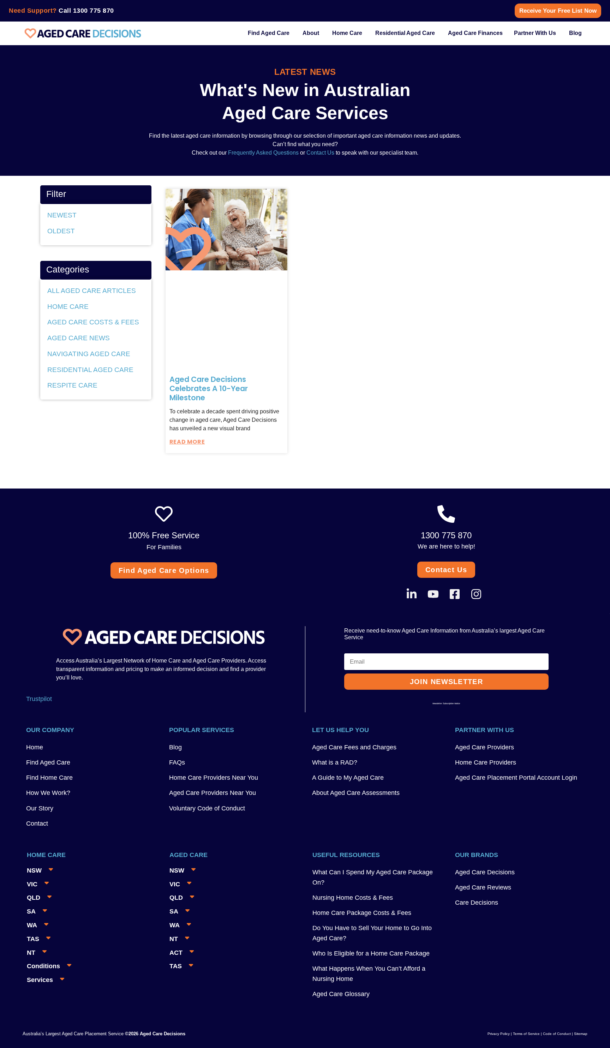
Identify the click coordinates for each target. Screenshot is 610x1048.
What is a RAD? (334, 762)
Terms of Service (526, 1034)
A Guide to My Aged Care (348, 777)
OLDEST (61, 231)
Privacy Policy (499, 1034)
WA (32, 925)
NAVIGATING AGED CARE (88, 354)
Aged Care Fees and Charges (354, 747)
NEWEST (62, 215)
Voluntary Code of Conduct (207, 808)
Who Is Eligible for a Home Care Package (371, 953)
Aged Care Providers (484, 747)
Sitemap (580, 1034)
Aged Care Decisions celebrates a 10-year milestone (208, 388)
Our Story (39, 808)
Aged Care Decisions (485, 872)
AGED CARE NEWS (78, 338)
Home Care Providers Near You (213, 777)
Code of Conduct (556, 1034)
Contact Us (320, 153)
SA (31, 911)
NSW (34, 870)
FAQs (177, 762)
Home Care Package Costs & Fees (361, 912)
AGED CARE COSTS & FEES (93, 322)
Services (40, 979)
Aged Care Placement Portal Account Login (516, 777)
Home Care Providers (485, 762)
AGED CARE (188, 854)
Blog (175, 747)
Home (34, 747)
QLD (33, 897)
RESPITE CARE (72, 385)
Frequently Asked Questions (263, 153)
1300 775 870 (93, 10)
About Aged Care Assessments (356, 792)
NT (31, 952)
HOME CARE (68, 306)
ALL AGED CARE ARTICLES (91, 290)
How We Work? (48, 792)
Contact (37, 823)
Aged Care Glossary (341, 994)
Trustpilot (39, 698)
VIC (32, 884)
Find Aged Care (48, 762)
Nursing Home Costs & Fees (352, 897)
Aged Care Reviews (483, 887)
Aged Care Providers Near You (212, 792)
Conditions (43, 966)
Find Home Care (49, 777)
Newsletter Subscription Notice (446, 703)
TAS (33, 938)
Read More (187, 442)
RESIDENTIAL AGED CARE (90, 369)
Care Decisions (476, 902)
